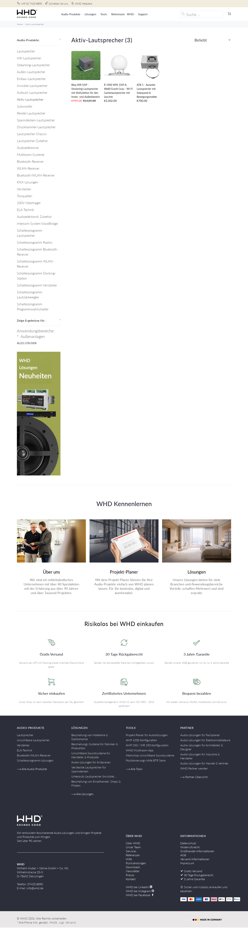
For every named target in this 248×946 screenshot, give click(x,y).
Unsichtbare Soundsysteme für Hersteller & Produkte (90, 755)
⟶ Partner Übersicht (194, 777)
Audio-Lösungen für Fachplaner (200, 735)
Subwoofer (24, 106)
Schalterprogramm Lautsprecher (29, 232)
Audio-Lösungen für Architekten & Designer (201, 747)
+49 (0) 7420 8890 (31, 3)
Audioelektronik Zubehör (34, 217)
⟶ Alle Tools (134, 769)
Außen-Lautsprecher (31, 72)
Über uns (51, 571)
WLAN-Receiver (28, 168)
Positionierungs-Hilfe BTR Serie (145, 760)
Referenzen (133, 855)
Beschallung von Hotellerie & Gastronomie (89, 737)
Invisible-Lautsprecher (32, 86)
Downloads (133, 867)
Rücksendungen (136, 863)
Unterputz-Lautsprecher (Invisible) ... (94, 776)
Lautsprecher (26, 51)
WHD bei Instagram (138, 891)
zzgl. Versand (67, 922)
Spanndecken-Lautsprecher (36, 120)
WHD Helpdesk (83, 3)
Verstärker (24, 189)
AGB (183, 855)
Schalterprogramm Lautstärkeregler (29, 294)
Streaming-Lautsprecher (33, 65)
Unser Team (133, 847)
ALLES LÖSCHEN (26, 343)
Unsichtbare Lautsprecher (33, 740)
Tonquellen (24, 196)
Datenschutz (188, 843)
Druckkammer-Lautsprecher (36, 127)
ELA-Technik (25, 210)
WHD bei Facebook (138, 895)
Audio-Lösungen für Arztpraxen (91, 762)
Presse (130, 875)
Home (20, 24)
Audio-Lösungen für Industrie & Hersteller (200, 756)
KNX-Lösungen (27, 182)
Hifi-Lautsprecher (29, 58)
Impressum (187, 863)
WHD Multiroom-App (139, 750)
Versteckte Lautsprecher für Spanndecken (88, 769)
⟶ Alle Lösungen (82, 794)
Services (131, 851)
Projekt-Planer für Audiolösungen (147, 735)
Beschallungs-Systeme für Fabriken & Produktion (94, 746)
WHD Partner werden (194, 768)
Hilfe (129, 859)
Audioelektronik (28, 148)
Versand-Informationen (194, 859)
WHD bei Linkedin (138, 887)
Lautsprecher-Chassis (32, 134)
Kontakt (130, 879)
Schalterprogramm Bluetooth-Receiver (37, 251)
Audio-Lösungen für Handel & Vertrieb (204, 763)
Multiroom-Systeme (30, 155)
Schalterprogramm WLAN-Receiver (35, 263)
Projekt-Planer (124, 571)
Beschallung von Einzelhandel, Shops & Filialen (96, 783)
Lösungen (197, 571)
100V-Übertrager (29, 203)
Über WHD (133, 843)
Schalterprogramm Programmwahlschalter (32, 306)
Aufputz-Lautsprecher (32, 93)
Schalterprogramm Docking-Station (36, 275)
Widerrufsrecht (190, 847)
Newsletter (133, 871)
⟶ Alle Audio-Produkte (32, 769)
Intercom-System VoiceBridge (37, 223)
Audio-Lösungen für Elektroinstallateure (205, 740)
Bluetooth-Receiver (30, 161)
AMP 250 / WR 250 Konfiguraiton (147, 745)
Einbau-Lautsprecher (31, 79)
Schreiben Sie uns (58, 3)
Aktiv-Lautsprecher (35, 24)
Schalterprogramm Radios (34, 242)
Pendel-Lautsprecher (31, 113)
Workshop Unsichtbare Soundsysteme (150, 755)
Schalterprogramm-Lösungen (35, 760)
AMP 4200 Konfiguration (141, 740)
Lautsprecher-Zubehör (32, 141)
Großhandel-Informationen (197, 851)
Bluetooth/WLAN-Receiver (36, 175)
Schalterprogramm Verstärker (37, 285)
